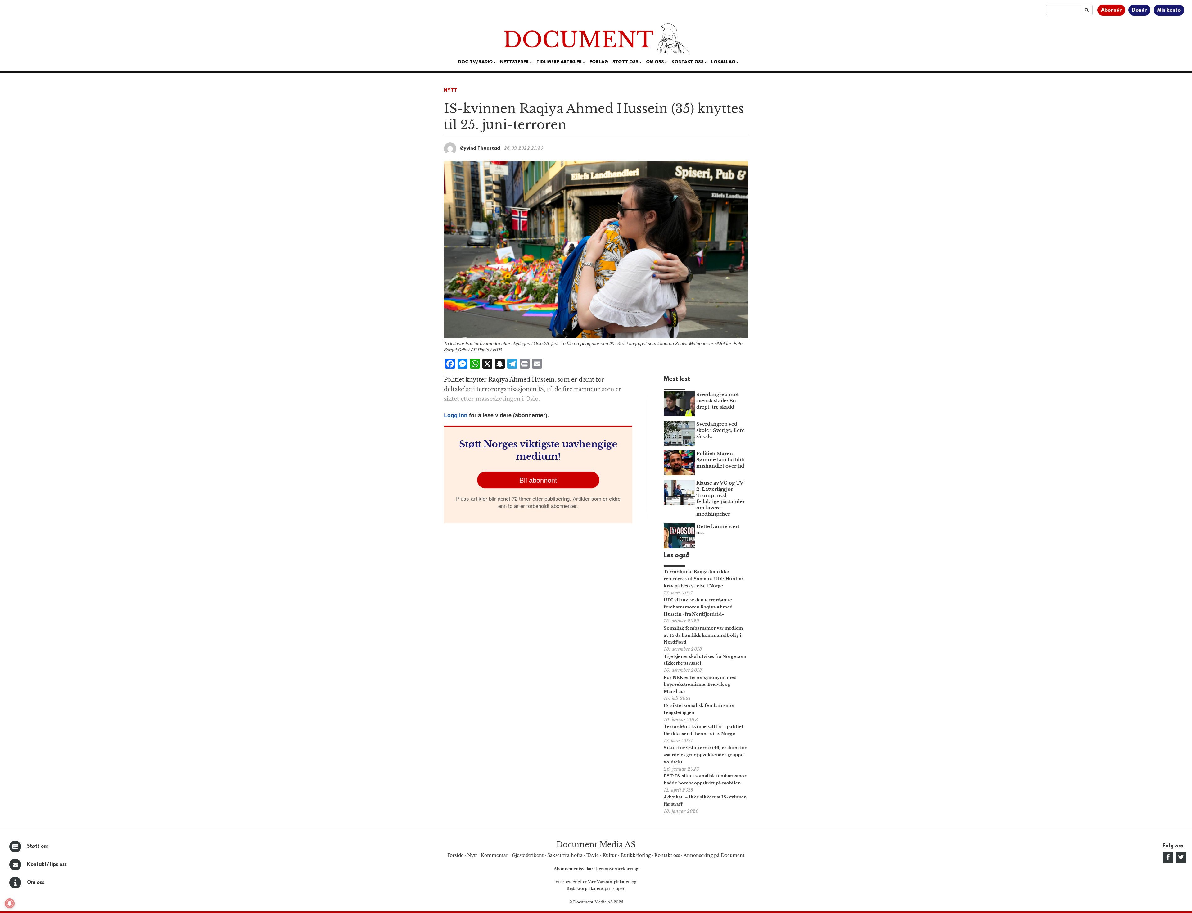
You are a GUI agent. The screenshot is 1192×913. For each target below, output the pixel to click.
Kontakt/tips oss (47, 864)
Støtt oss (37, 846)
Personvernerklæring (617, 868)
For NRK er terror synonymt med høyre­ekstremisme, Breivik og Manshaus (700, 684)
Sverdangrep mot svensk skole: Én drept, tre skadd (717, 400)
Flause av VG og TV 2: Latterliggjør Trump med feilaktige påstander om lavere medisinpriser (720, 498)
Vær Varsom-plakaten (609, 881)
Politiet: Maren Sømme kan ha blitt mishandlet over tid (720, 459)
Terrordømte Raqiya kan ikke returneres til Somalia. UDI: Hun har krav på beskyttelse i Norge (703, 579)
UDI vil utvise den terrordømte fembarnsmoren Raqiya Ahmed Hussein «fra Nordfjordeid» (698, 607)
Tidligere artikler (559, 62)
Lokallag (723, 62)
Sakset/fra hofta (565, 855)
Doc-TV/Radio (475, 62)
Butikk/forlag (636, 855)
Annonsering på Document (714, 855)
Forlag (598, 62)
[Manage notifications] (10, 903)
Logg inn (455, 415)
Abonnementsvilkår (574, 868)
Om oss (35, 882)
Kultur (610, 855)
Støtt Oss (625, 62)
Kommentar (494, 855)
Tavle (592, 855)
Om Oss (655, 62)
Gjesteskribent (528, 855)
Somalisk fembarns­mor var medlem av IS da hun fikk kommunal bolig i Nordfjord (703, 635)
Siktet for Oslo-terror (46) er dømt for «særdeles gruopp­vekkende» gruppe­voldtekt (705, 755)
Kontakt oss (687, 62)
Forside (455, 855)
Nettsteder (514, 62)
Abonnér (1111, 10)
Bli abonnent (538, 480)
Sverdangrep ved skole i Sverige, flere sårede (720, 430)
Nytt (451, 90)
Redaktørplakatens (585, 888)
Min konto (1169, 10)
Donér (1139, 10)
